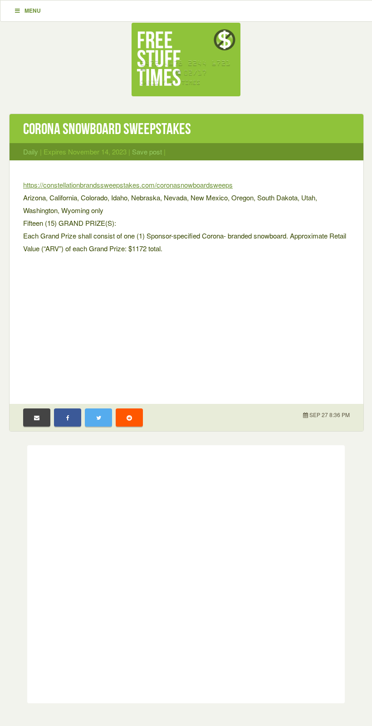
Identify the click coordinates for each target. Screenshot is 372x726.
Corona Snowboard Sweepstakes (107, 128)
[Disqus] (186, 572)
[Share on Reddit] (129, 417)
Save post (147, 151)
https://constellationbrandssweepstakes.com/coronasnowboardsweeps (128, 184)
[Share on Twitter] (98, 417)
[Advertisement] (186, 323)
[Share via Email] (36, 417)
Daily (30, 151)
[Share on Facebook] (67, 417)
